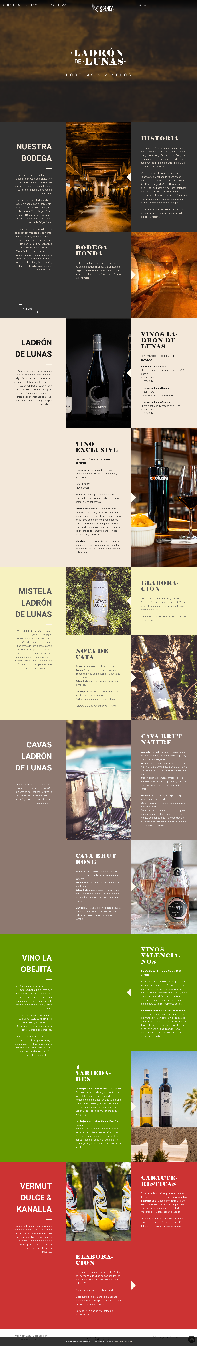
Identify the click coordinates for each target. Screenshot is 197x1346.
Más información (126, 1341)
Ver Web (28, 308)
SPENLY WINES (33, 5)
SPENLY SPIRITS (11, 5)
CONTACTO (144, 5)
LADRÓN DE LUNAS (57, 5)
